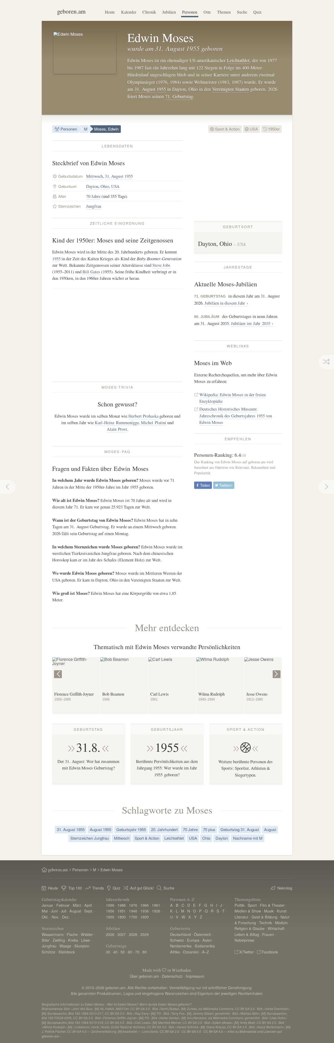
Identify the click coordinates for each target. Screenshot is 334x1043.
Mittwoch (94, 176)
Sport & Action (227, 129)
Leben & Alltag (247, 934)
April (88, 905)
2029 (144, 934)
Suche (242, 12)
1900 (110, 917)
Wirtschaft (276, 928)
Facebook (270, 952)
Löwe (85, 940)
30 (108, 952)
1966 (144, 905)
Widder (87, 934)
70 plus (209, 829)
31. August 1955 (71, 829)
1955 (161, 89)
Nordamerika (181, 946)
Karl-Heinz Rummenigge (117, 422)
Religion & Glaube (250, 928)
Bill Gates (91, 272)
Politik (239, 905)
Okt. (45, 917)
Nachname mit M (248, 838)
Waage (65, 946)
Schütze (48, 952)
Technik (265, 922)
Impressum (195, 976)
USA (253, 129)
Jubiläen (169, 12)
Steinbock (66, 952)
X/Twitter (246, 952)
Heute (110, 12)
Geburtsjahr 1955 (131, 829)
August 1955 (100, 829)
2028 (133, 934)
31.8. (88, 747)
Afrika (175, 952)
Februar (63, 905)
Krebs (73, 940)
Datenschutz (172, 976)
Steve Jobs (161, 265)
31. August (144, 89)
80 (144, 952)
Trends (98, 888)
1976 (133, 905)
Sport (252, 905)
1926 (156, 911)
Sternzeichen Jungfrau (89, 838)
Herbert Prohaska (143, 416)
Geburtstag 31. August (239, 829)
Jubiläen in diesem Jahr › (226, 303)
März (77, 905)
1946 (133, 911)
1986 (121, 905)
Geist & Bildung (264, 917)
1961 (156, 905)
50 (123, 952)
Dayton (92, 186)
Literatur (241, 917)
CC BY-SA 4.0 (213, 1031)
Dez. (66, 917)
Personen (189, 12)
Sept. (88, 911)
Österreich (202, 934)
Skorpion (81, 946)
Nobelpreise (244, 940)
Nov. (55, 917)
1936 (144, 911)
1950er (273, 129)
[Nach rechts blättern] (277, 670)
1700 (133, 917)
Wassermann (53, 934)
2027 (121, 934)
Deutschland (180, 934)
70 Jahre (93, 196)
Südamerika (205, 946)
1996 (110, 905)
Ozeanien (191, 952)
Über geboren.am (144, 976)
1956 (110, 911)
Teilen (204, 485)
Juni (54, 911)
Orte (207, 12)
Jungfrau (93, 206)
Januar (47, 905)
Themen (224, 12)
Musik (269, 911)
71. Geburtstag (179, 96)
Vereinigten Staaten (230, 89)
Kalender (128, 12)
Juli (63, 911)
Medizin (281, 922)
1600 (144, 917)
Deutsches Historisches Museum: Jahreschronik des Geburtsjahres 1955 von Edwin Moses (235, 415)
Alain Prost (117, 429)
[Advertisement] (117, 335)
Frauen (268, 934)
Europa (193, 940)
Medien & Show (248, 911)
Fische (72, 934)
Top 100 (75, 888)
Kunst (282, 911)
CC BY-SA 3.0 (191, 1031)
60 (130, 952)
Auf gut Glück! (142, 888)
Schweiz (177, 940)
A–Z (205, 952)
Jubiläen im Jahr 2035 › (252, 323)
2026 (110, 934)
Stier (46, 940)
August (270, 829)
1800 (121, 917)
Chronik (149, 12)
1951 (121, 911)
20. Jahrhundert (164, 829)
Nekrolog (284, 888)
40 (115, 952)
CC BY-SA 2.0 (169, 1031)
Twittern (225, 485)
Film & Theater (272, 905)
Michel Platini (153, 422)
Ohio (104, 186)
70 (137, 952)
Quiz (257, 12)
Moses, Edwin (106, 129)
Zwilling (59, 940)
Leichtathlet (238, 60)
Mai (45, 911)
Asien (207, 940)
